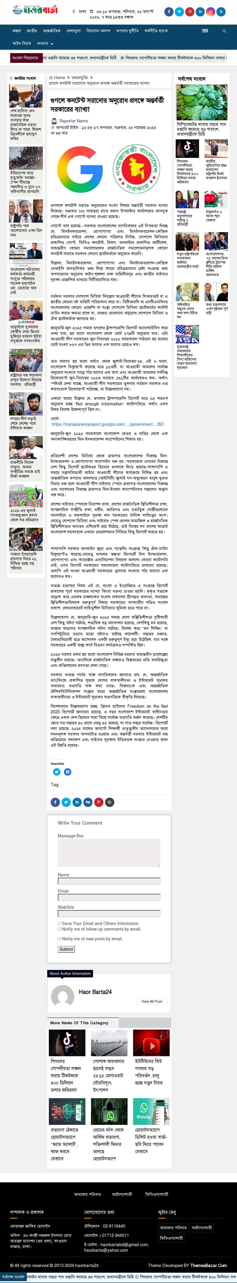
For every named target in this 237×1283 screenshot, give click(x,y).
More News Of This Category (79, 1023)
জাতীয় (32, 30)
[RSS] (221, 11)
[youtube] (210, 11)
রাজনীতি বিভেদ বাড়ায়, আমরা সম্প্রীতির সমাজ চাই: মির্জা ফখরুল (25, 469)
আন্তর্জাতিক (52, 30)
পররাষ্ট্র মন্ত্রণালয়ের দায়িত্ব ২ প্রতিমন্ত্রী (184, 218)
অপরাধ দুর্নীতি (127, 30)
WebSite (66, 907)
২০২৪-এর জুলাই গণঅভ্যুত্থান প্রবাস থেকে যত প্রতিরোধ (24, 515)
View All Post (151, 1001)
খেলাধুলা (73, 30)
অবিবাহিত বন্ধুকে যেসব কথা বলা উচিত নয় (187, 311)
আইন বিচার (21, 43)
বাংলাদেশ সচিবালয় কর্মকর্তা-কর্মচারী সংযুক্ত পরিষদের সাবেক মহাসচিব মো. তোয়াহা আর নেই (25, 281)
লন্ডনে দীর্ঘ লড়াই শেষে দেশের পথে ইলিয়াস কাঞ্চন (23, 423)
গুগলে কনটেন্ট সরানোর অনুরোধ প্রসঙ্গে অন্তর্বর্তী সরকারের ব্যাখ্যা (99, 83)
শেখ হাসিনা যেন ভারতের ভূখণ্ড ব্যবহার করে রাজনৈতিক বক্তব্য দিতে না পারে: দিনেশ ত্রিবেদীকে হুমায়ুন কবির (25, 125)
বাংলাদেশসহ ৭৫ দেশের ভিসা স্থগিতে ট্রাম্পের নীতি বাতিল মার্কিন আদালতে (217, 264)
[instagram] (189, 11)
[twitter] (179, 11)
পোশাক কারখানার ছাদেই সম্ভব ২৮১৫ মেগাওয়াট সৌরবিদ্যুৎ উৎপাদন (108, 1076)
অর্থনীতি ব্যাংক (156, 30)
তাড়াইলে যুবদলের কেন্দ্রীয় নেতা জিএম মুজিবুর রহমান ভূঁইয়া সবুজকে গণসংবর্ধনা (26, 334)
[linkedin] (200, 11)
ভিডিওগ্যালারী (156, 1194)
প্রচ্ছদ (16, 30)
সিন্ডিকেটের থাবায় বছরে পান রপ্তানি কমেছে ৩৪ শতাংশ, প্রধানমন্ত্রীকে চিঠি (201, 129)
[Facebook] (55, 802)
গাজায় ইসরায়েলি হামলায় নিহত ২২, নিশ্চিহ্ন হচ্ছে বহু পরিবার (23, 561)
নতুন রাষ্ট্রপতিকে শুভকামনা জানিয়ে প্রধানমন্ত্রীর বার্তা (188, 260)
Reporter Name (73, 121)
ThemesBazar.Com (208, 1265)
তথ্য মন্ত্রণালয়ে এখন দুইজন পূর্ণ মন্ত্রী (217, 308)
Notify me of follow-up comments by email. (101, 929)
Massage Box (71, 835)
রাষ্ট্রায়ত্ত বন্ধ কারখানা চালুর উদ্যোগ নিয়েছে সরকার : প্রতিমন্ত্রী (26, 380)
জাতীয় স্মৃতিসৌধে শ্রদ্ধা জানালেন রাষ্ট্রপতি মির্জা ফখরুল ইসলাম (216, 169)
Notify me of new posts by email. (92, 938)
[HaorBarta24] (35, 9)
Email (63, 891)
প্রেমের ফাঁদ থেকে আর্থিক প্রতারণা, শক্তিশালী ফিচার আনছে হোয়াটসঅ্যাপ (108, 1144)
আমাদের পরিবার (87, 1194)
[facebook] (169, 11)
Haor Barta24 (95, 992)
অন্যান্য (42, 43)
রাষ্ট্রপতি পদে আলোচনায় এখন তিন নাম (26, 231)
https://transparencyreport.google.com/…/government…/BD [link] (108, 424)
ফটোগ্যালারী (122, 1194)
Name (63, 874)
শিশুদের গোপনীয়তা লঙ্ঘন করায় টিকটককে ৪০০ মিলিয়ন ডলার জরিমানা (156, 58)
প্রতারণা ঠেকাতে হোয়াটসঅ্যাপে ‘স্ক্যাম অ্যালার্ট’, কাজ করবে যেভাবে (64, 1144)
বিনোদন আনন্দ (98, 30)
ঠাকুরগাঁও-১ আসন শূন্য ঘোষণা (214, 216)
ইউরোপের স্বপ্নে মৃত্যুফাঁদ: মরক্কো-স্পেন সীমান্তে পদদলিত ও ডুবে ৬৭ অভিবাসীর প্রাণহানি (25, 182)
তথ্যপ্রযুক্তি (80, 77)
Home (59, 77)
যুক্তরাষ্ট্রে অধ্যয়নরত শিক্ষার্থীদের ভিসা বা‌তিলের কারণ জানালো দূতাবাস (187, 357)
